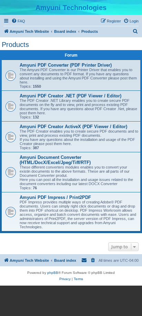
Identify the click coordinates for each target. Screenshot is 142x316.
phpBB (52, 273)
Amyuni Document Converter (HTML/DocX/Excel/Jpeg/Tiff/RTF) (55, 160)
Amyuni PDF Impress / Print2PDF (55, 197)
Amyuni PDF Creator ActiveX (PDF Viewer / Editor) (73, 126)
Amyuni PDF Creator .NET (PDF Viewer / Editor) (70, 95)
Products (15, 44)
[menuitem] (18, 21)
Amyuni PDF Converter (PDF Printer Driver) (66, 65)
